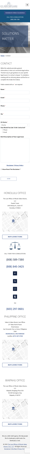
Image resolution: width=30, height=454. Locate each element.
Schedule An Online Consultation (15, 13)
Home (2, 56)
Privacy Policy (18, 165)
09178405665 (20, 334)
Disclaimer (10, 165)
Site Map (14, 449)
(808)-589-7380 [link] (15, 19)
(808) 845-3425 (15, 267)
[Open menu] (27, 4)
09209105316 (10, 334)
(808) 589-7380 (15, 260)
